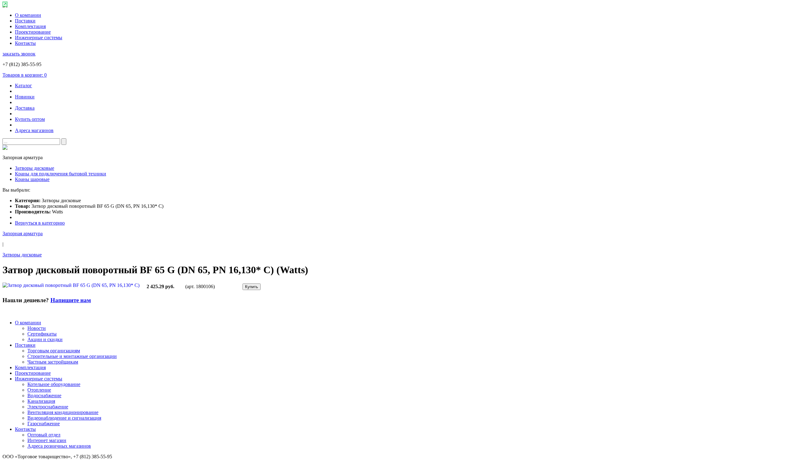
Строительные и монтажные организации (72, 356)
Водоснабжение (44, 395)
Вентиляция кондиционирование (62, 412)
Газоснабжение (43, 423)
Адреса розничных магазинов (59, 446)
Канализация (41, 401)
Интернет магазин (46, 440)
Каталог (23, 85)
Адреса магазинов (34, 130)
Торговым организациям (53, 350)
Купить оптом (30, 119)
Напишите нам (70, 300)
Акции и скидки (45, 339)
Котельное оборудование (53, 384)
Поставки (25, 20)
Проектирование (33, 32)
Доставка (25, 108)
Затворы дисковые (34, 168)
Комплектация (30, 26)
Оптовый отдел (43, 434)
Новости (36, 328)
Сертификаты (42, 333)
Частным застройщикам (52, 361)
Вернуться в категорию (40, 223)
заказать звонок (18, 53)
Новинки (25, 96)
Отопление (39, 390)
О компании (28, 15)
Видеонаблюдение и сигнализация (64, 418)
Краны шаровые (32, 179)
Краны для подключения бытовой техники (60, 173)
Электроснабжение (47, 406)
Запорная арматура (22, 233)
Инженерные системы (38, 37)
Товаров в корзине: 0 (24, 75)
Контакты (25, 43)
